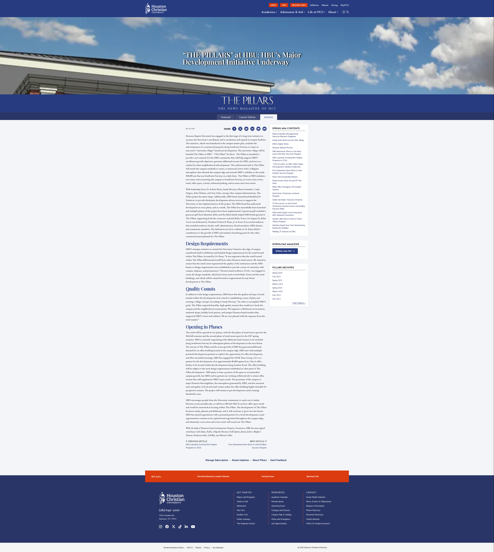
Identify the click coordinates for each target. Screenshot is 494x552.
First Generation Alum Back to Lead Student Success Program (287, 171)
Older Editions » (299, 303)
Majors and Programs (246, 497)
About (332, 12)
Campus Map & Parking (281, 514)
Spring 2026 (277, 272)
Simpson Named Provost (282, 147)
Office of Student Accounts (318, 523)
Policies (198, 547)
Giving (334, 5)
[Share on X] (240, 129)
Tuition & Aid (242, 501)
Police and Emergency (280, 519)
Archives (268, 117)
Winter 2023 (277, 291)
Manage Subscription (216, 460)
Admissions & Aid (291, 12)
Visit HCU (241, 510)
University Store (278, 505)
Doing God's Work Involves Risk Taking (288, 140)
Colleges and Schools (280, 510)
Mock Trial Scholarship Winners (285, 176)
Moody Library (277, 501)
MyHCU (345, 5)
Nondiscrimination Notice (174, 547)
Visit (284, 5)
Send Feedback (278, 460)
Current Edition (247, 117)
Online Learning (243, 519)
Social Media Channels (315, 497)
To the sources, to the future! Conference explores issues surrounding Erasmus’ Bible (288, 206)
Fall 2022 (276, 298)
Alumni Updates (240, 460)
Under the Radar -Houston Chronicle (287, 199)
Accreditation (218, 547)
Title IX (190, 547)
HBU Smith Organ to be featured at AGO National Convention (287, 213)
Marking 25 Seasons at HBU (283, 231)
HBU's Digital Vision (280, 144)
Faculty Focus (268, 476)
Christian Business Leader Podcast (213, 476)
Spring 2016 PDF (284, 251)
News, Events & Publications (318, 501)
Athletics (314, 5)
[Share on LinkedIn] (252, 129)
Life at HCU (315, 12)
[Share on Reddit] (246, 129)
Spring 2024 (277, 287)
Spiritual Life (312, 476)
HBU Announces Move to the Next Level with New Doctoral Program (286, 152)
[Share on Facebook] (234, 129)
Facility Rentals (313, 519)
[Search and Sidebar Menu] (345, 12)
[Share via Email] (258, 129)
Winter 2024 (277, 284)
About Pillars (260, 460)
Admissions (241, 505)
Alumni (325, 5)
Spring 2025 (277, 280)
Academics (268, 12)
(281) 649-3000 (169, 510)
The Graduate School (246, 523)
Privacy (207, 547)
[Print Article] (264, 129)
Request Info (299, 5)
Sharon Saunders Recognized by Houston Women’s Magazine (285, 135)
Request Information (315, 505)
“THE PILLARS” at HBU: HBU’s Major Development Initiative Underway (287, 165)
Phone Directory (313, 510)
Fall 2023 (276, 295)
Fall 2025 (276, 276)
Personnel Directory (314, 514)
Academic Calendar (279, 497)
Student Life (242, 514)
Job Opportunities (279, 523)
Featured (226, 117)
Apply (273, 5)
